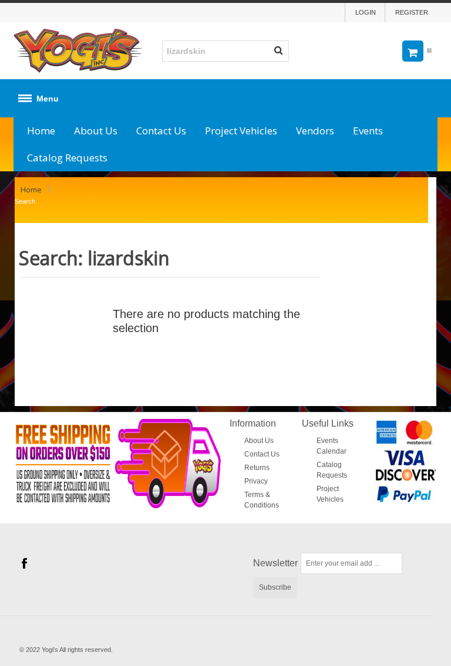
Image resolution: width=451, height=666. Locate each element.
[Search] (278, 51)
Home (41, 130)
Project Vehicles (241, 130)
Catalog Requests (67, 157)
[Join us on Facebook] (24, 563)
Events (368, 130)
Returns (257, 468)
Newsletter (275, 563)
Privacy (256, 481)
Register (411, 12)
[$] (415, 51)
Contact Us (161, 130)
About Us (95, 130)
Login (365, 12)
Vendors (315, 130)
